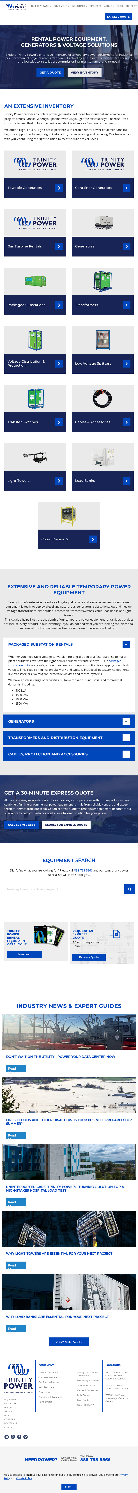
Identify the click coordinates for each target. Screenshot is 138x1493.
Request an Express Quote (66, 824)
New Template (46, 1387)
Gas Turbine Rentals (48, 1382)
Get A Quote (50, 72)
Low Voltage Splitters (88, 1380)
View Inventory (84, 72)
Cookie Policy (24, 1478)
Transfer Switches (86, 1385)
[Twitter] (25, 1436)
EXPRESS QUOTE (118, 17)
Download (24, 954)
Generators (44, 1392)
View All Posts (69, 1342)
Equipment (61, 6)
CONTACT (9, 1427)
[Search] (129, 889)
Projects (96, 6)
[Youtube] (13, 1436)
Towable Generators (48, 1372)
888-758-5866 (83, 870)
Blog (120, 6)
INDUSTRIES (11, 1403)
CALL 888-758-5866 (21, 824)
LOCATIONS (10, 1423)
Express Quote (89, 957)
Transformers (45, 1402)
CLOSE (69, 1487)
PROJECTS (10, 1407)
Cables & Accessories (87, 1390)
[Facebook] (19, 1436)
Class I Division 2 (85, 1405)
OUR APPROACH (40, 6)
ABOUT (8, 1411)
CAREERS (9, 1419)
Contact (131, 6)
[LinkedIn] (6, 1436)
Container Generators (49, 1377)
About (108, 6)
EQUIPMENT (11, 1399)
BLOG (7, 1415)
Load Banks (83, 1400)
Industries (79, 6)
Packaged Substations (50, 1397)
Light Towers (83, 1395)
